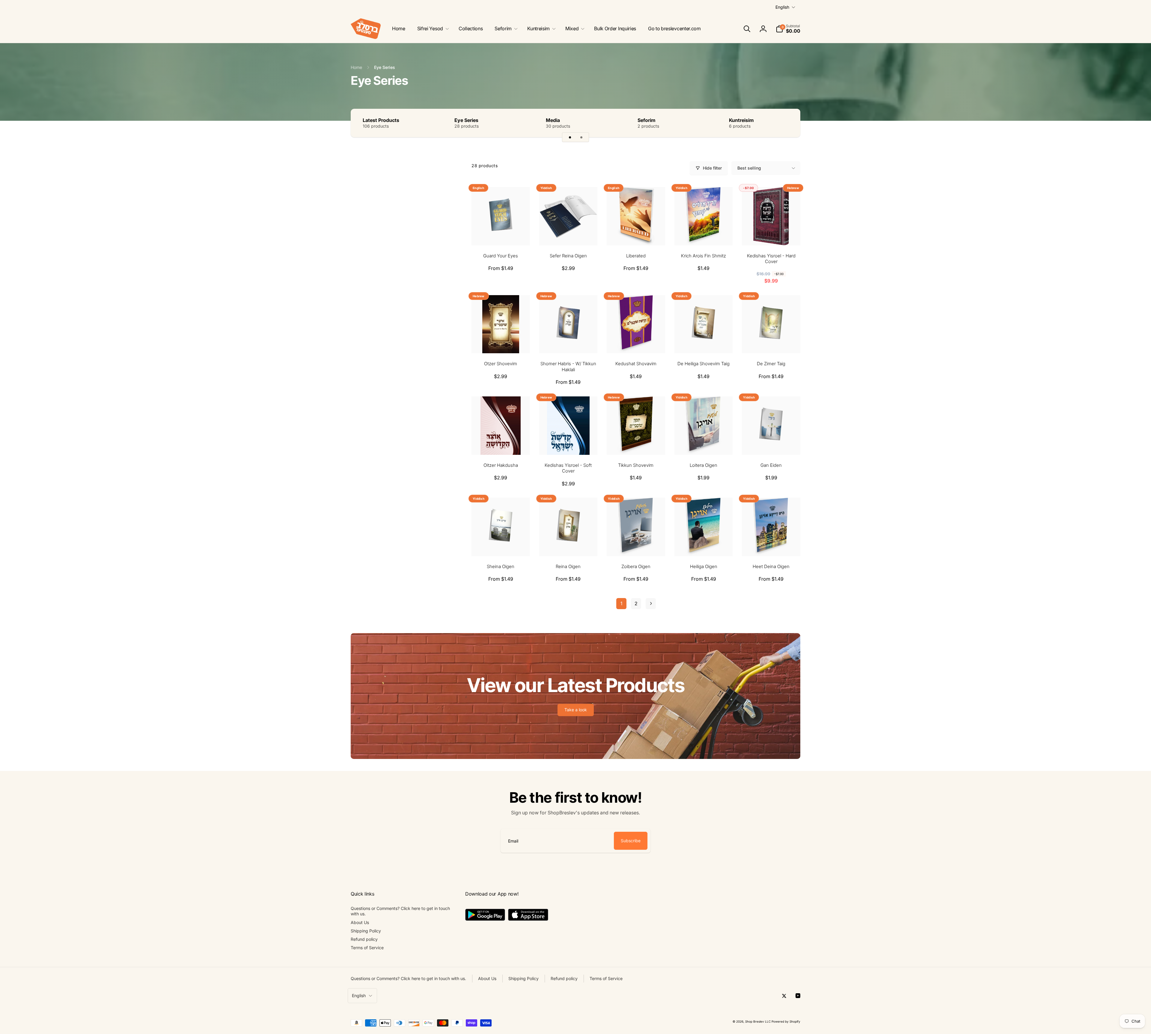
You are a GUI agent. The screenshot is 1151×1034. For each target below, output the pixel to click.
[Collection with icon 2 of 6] (581, 137)
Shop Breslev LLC (758, 1021)
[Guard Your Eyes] (500, 234)
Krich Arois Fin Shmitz (703, 256)
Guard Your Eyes (500, 256)
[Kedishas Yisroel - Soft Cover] (568, 443)
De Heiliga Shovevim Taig (703, 363)
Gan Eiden (771, 465)
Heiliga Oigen (703, 566)
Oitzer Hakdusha (500, 465)
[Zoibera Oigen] (636, 545)
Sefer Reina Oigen (568, 256)
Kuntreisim (741, 120)
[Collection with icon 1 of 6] (569, 137)
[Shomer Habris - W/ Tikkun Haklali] (568, 342)
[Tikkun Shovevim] (636, 443)
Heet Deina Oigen (771, 566)
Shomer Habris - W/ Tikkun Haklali (568, 366)
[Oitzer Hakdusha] (500, 443)
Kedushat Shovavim (635, 363)
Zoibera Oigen (635, 566)
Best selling (749, 167)
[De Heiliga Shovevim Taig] (703, 342)
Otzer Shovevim (500, 363)
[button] (432, 28)
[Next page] (651, 603)
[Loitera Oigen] (703, 443)
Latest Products (381, 120)
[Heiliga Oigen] (703, 545)
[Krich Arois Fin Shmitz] (703, 234)
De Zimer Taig (771, 363)
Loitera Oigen (703, 465)
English (782, 7)
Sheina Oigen (500, 566)
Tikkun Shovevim (635, 465)
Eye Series (466, 120)
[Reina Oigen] (568, 545)
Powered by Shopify (786, 1021)
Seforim (647, 120)
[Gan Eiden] (771, 443)
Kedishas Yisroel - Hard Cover (771, 259)
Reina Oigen (568, 566)
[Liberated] (636, 234)
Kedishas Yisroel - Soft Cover (568, 468)
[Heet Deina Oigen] (771, 545)
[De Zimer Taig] (771, 342)
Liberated (636, 256)
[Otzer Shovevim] (500, 342)
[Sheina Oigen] (500, 545)
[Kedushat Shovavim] (636, 342)
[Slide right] (785, 123)
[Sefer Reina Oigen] (568, 234)
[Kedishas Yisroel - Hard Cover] (771, 234)
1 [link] (621, 603)
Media (553, 120)
